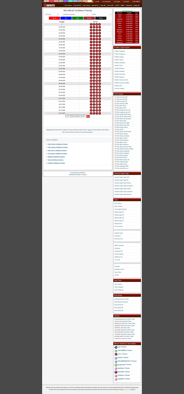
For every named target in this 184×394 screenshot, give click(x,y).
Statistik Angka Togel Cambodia (123, 191)
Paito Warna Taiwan (121, 138)
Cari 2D (117, 275)
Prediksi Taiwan (119, 60)
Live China (126, 1)
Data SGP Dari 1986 (122, 103)
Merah (54, 18)
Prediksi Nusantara (120, 74)
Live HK (97, 1)
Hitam (101, 18)
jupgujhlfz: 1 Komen (124, 379)
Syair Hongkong (119, 290)
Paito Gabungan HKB (122, 166)
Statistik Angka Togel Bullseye (123, 194)
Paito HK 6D (77, 5)
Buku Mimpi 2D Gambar (121, 302)
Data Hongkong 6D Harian (123, 114)
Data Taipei (128, 321)
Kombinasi (117, 248)
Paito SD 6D (86, 5)
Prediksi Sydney (119, 57)
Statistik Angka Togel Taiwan (123, 188)
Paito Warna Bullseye (122, 140)
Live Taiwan (117, 1)
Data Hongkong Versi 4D (123, 110)
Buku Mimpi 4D (119, 310)
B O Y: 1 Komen (122, 354)
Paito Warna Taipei (129, 319)
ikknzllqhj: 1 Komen (124, 371)
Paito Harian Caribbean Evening (58, 147)
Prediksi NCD (118, 85)
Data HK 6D (95, 5)
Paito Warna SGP (121, 108)
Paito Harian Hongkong (122, 151)
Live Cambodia (106, 1)
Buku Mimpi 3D (119, 307)
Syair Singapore (119, 287)
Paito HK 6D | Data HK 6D (123, 116)
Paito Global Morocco (122, 168)
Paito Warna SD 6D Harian (123, 131)
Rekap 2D (129, 5)
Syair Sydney (118, 284)
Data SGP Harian (121, 105)
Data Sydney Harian (122, 127)
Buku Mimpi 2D (119, 304)
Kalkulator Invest (119, 269)
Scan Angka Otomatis (121, 209)
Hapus (46, 1)
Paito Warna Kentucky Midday (124, 149)
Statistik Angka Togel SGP (122, 177)
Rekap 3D (136, 5)
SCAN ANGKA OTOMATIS (77, 173)
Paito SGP (110, 5)
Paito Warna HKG (121, 121)
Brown (89, 18)
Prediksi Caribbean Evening (56, 163)
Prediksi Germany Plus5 (121, 80)
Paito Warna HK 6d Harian (123, 118)
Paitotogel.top (126, 389)
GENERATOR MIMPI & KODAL (78, 174)
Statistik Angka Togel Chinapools (124, 186)
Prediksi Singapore (120, 51)
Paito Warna (68, 5)
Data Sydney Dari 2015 (122, 125)
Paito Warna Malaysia (122, 144)
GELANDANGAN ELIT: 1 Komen (127, 361)
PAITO (117, 5)
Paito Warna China (121, 142)
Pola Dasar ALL (119, 239)
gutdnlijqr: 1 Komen (124, 368)
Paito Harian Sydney (122, 155)
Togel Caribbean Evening (55, 160)
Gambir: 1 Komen (123, 357)
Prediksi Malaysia (119, 77)
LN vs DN (117, 260)
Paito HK (103, 5)
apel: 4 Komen (122, 347)
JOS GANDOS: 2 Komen (125, 350)
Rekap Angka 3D (119, 215)
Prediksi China (119, 65)
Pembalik (117, 266)
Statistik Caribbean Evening (56, 156)
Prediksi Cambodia (120, 62)
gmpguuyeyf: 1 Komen (124, 364)
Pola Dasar (118, 236)
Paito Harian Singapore (122, 153)
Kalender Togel (119, 233)
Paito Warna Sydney (122, 134)
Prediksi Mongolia (119, 71)
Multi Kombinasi (119, 254)
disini (89, 130)
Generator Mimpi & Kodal (122, 299)
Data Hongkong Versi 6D (123, 112)
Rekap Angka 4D (119, 218)
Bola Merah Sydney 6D (122, 159)
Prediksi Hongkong (120, 54)
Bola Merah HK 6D (121, 157)
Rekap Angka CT (119, 220)
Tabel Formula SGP (121, 97)
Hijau (77, 18)
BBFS (122, 5)
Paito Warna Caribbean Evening (58, 144)
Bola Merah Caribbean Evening (78, 10)
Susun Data (118, 272)
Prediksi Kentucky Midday (122, 83)
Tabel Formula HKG (121, 99)
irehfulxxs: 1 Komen (124, 375)
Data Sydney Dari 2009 (122, 123)
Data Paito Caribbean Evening (57, 150)
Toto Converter (119, 226)
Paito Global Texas (121, 164)
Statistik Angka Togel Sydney (123, 183)
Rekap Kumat (118, 223)
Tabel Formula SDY (121, 101)
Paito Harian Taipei (130, 323)
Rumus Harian (118, 206)
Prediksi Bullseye (119, 68)
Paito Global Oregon (122, 162)
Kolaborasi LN (118, 257)
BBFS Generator (119, 245)
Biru (66, 18)
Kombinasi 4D (118, 251)
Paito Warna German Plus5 (124, 146)
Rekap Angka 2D (119, 212)
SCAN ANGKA (136, 1)
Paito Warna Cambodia (122, 136)
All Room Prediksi (119, 88)
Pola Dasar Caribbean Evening (57, 153)
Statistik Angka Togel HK (121, 180)
